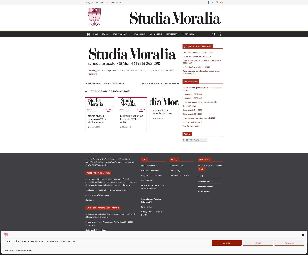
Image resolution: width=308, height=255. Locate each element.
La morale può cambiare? (192, 122)
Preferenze (289, 243)
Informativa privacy (177, 165)
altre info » (89, 200)
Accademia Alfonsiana (149, 165)
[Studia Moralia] (88, 34)
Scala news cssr (147, 180)
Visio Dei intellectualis (191, 126)
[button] (303, 235)
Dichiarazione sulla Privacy (23, 250)
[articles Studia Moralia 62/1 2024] (164, 98)
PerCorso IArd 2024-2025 (192, 98)
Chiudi (258, 243)
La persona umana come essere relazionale (200, 102)
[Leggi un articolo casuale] (220, 34)
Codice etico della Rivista (179, 175)
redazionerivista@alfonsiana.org (97, 195)
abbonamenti (156, 34)
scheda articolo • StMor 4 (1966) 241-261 (106, 83)
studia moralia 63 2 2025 (192, 114)
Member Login (187, 34)
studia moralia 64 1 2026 (192, 110)
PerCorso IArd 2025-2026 (192, 94)
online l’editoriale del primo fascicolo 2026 (199, 118)
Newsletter (171, 34)
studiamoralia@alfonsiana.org (97, 230)
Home (95, 34)
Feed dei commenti (206, 186)
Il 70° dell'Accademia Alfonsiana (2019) (198, 52)
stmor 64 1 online (114, 3)
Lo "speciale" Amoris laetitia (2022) (196, 67)
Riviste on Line (147, 207)
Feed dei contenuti (205, 181)
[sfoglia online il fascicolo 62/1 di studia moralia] (99, 98)
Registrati (92, 74)
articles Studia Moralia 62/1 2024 (162, 112)
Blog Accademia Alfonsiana (152, 175)
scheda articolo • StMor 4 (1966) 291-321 (158, 83)
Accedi (200, 176)
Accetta (226, 243)
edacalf (105, 34)
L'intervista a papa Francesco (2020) (197, 56)
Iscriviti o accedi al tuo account (210, 165)
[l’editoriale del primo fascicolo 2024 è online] (132, 98)
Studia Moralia (120, 34)
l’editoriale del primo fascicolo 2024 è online (131, 119)
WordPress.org (204, 191)
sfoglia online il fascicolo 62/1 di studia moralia (97, 119)
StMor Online (140, 34)
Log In (151, 70)
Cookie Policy (8, 250)
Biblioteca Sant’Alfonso (150, 170)
